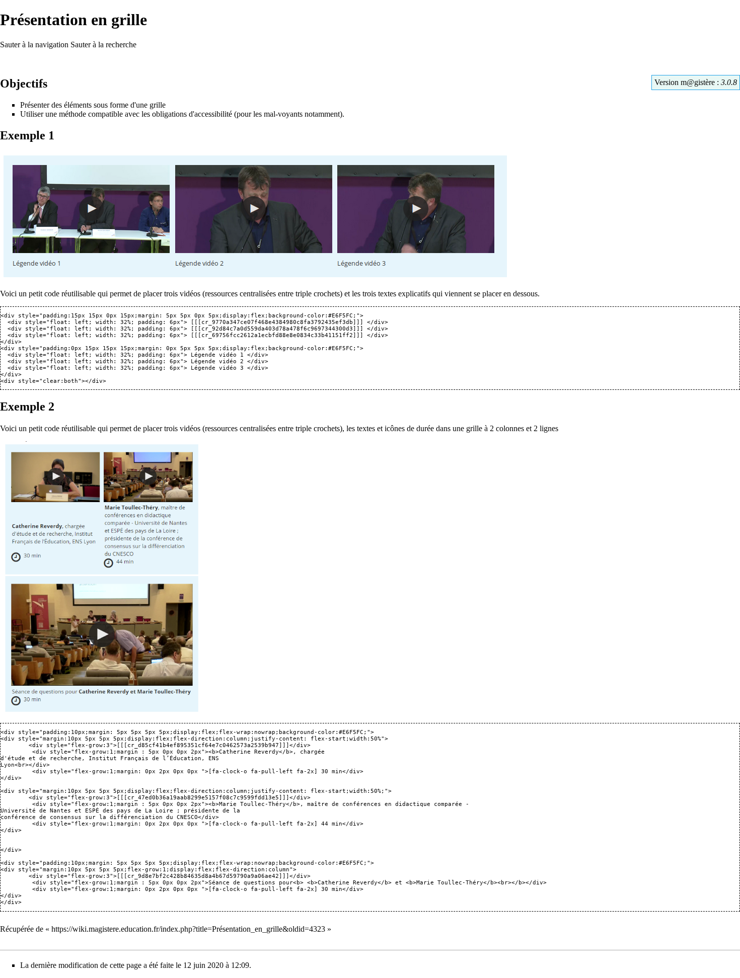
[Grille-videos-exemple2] (100, 577)
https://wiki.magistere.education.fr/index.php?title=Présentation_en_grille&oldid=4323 (188, 929)
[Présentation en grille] (255, 215)
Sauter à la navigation (34, 44)
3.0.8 (729, 82)
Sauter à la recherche (103, 44)
